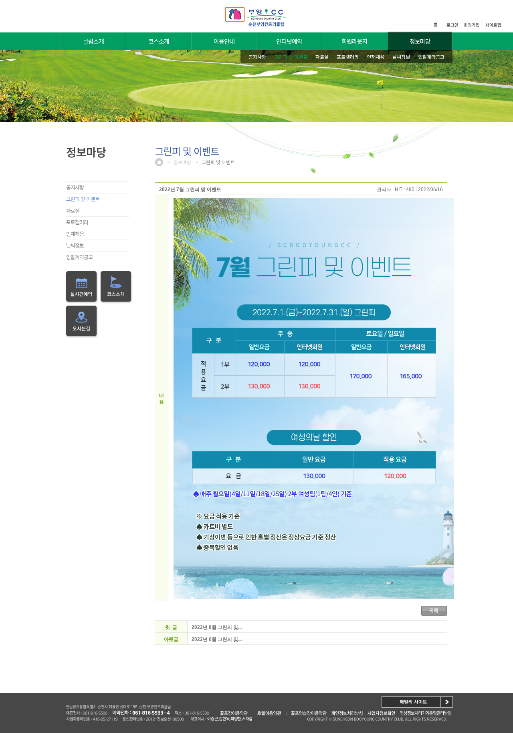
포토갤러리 (77, 222)
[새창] (381, 713)
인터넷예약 (289, 41)
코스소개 (158, 41)
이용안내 (224, 41)
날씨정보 (75, 245)
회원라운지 (354, 41)
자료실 (72, 210)
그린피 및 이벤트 (82, 199)
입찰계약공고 (79, 257)
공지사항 (75, 187)
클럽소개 (93, 41)
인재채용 (75, 234)
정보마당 (420, 41)
